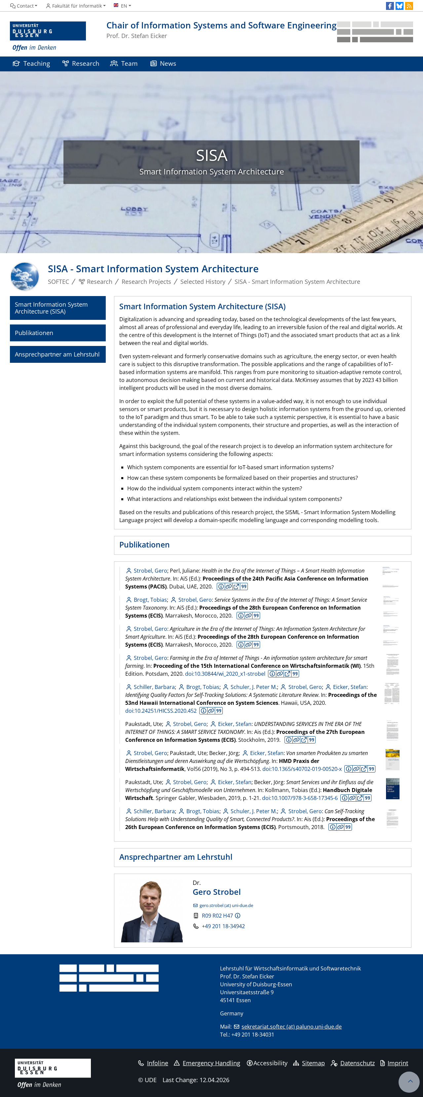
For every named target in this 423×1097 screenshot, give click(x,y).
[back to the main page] (375, 36)
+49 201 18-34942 (223, 926)
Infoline (157, 1063)
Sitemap (313, 1063)
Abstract (221, 586)
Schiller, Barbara (154, 687)
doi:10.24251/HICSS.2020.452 (161, 710)
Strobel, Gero (150, 570)
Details (229, 586)
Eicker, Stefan (349, 687)
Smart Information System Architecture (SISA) (51, 307)
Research (85, 63)
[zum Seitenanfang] (409, 1082)
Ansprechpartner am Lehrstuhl (57, 354)
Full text (236, 586)
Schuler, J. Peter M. (254, 687)
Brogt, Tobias (150, 599)
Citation (244, 586)
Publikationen (34, 333)
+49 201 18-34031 (252, 1034)
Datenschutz (357, 1063)
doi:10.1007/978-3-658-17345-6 (300, 798)
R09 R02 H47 (217, 915)
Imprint (398, 1063)
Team (129, 63)
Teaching (36, 63)
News (168, 63)
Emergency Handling (211, 1063)
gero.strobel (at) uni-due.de (226, 905)
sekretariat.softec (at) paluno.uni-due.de (292, 1026)
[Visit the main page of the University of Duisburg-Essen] (48, 36)
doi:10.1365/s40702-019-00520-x (302, 769)
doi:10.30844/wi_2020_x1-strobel (225, 673)
